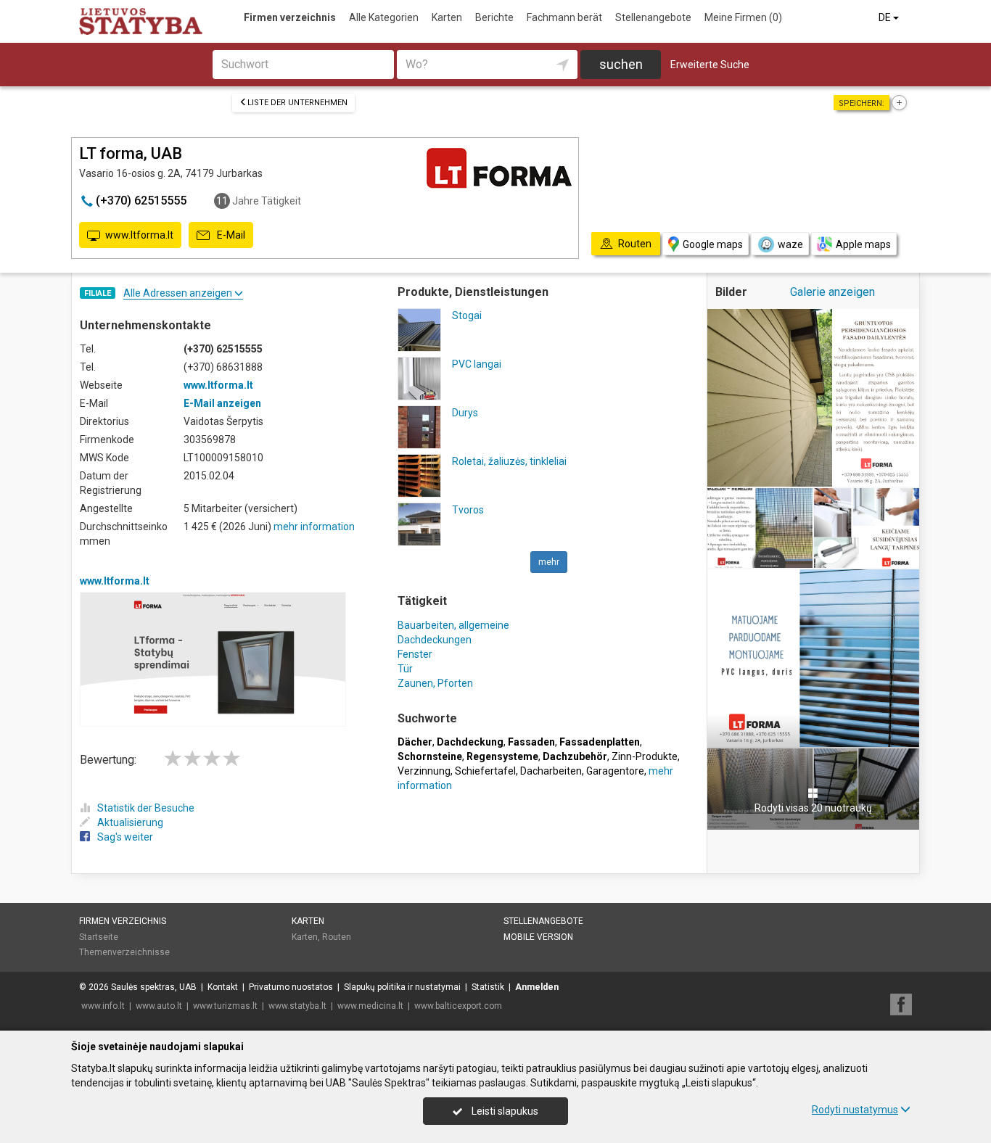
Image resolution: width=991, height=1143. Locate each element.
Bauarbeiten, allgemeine (453, 625)
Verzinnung (424, 771)
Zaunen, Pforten (435, 683)
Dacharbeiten (551, 771)
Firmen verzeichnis (290, 17)
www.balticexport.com (458, 1006)
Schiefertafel (485, 771)
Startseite (98, 937)
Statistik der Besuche (145, 808)
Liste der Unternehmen (297, 102)
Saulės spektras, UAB (154, 987)
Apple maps (863, 244)
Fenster (415, 654)
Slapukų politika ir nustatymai (402, 987)
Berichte (494, 17)
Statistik (488, 987)
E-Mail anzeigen (222, 403)
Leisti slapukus (503, 1111)
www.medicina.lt (370, 1006)
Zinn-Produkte (645, 756)
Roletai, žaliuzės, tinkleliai (509, 461)
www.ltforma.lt (139, 235)
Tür (405, 668)
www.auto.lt (159, 1006)
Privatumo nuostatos (291, 987)
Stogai (467, 315)
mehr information (314, 526)
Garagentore (615, 771)
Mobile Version (538, 937)
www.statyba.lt (297, 1006)
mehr (548, 562)
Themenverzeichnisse (124, 952)
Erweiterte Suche (709, 64)
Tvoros (468, 510)
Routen (336, 937)
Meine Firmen (743, 17)
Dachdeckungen (435, 639)
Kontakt (222, 987)
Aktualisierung (130, 822)
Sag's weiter (125, 837)
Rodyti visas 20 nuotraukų (813, 808)
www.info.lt (103, 1006)
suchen (621, 64)
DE (886, 17)
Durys (465, 412)
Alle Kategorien (384, 17)
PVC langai (476, 364)
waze (790, 244)
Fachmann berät (564, 17)
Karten (447, 17)
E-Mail (230, 235)
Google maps (713, 244)
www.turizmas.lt (225, 1006)
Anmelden (537, 987)
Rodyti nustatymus (855, 1109)
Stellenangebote (653, 17)
